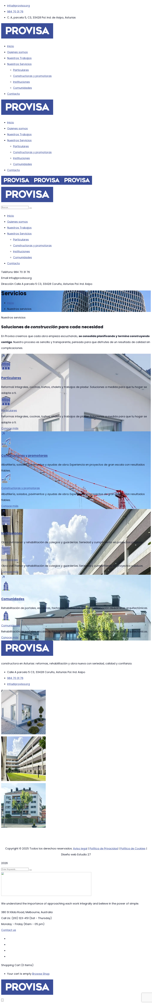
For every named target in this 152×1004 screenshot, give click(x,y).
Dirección (7, 284)
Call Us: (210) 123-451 (15, 918)
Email (4, 278)
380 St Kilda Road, (13, 912)
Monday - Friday (12, 924)
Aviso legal (80, 848)
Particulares (11, 378)
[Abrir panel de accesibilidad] (2, 1000)
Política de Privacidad (104, 848)
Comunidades (12, 599)
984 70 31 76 (15, 11)
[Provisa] (16, 184)
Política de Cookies (132, 848)
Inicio (10, 303)
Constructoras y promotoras (24, 455)
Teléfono (7, 272)
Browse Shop (41, 974)
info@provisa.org (18, 5)
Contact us (8, 930)
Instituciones (11, 533)
